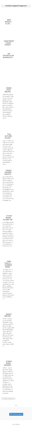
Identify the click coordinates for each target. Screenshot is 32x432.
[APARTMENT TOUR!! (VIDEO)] (8, 38)
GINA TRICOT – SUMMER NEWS (8, 264)
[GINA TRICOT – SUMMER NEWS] (5, 258)
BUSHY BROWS (8, 315)
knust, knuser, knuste (8, 172)
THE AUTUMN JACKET (8, 136)
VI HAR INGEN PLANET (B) (7, 217)
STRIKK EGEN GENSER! (8, 363)
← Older (4, 399)
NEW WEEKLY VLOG (8, 21)
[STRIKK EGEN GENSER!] (5, 358)
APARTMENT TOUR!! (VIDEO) (9, 43)
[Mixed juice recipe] (8, 85)
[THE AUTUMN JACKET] (8, 131)
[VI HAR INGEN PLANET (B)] (5, 213)
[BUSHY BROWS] (5, 311)
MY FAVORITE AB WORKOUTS (8, 55)
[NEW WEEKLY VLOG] (8, 17)
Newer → (12, 399)
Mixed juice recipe (8, 90)
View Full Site (16, 424)
